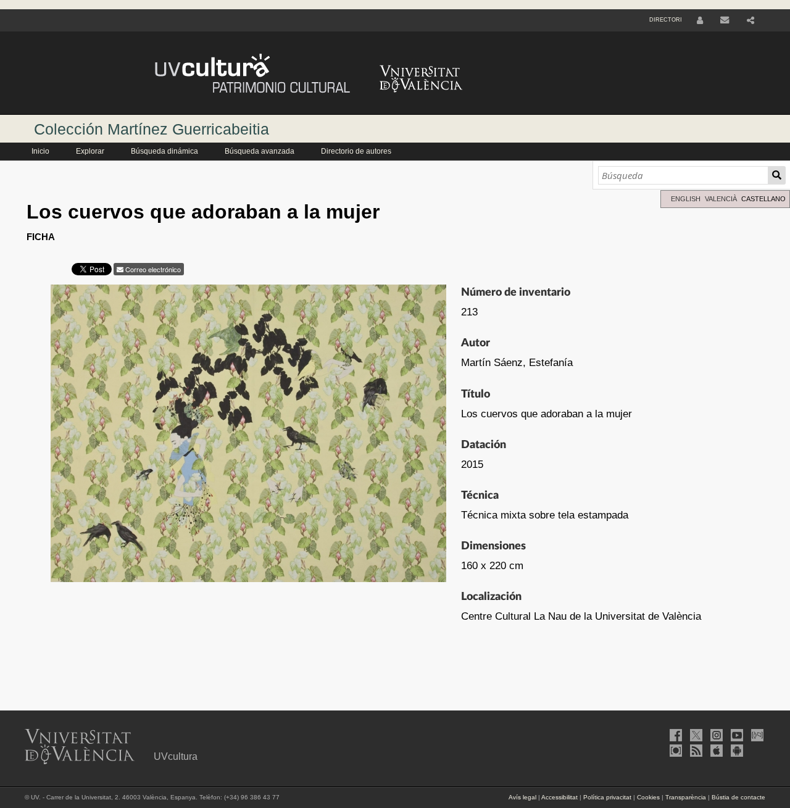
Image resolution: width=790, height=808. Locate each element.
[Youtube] (735, 735)
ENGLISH (686, 198)
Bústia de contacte (738, 797)
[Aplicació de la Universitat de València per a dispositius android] (735, 750)
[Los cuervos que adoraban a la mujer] (248, 436)
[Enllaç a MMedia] (674, 750)
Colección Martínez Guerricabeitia (151, 129)
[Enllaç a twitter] (695, 735)
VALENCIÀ (721, 198)
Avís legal (522, 797)
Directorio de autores (356, 151)
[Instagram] (715, 735)
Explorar (90, 151)
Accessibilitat (559, 797)
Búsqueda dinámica (164, 151)
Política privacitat (607, 797)
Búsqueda (776, 175)
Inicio (40, 151)
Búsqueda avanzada (259, 151)
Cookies (648, 797)
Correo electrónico (152, 269)
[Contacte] (724, 20)
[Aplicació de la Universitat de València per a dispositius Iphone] (715, 750)
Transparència (685, 797)
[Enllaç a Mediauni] (756, 735)
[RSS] (695, 750)
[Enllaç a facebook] (674, 735)
